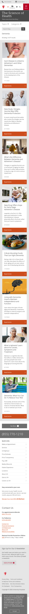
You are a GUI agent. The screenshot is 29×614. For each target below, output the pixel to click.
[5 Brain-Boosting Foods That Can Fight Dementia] (14, 242)
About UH (5, 530)
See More (13, 426)
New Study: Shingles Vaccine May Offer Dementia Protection (12, 111)
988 (3, 537)
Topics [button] (4, 24)
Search (23, 29)
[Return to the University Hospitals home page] (3, 7)
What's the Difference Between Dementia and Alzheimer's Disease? (13, 159)
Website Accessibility (8, 532)
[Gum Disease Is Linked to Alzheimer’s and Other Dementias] (14, 50)
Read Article (7, 86)
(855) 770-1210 (12, 434)
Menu (26, 8)
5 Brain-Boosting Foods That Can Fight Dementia (14, 254)
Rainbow (8, 7)
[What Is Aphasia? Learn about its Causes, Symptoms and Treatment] (14, 334)
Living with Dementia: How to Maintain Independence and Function (12, 300)
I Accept (14, 611)
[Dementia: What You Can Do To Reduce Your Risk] (14, 385)
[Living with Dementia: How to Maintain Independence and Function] (14, 286)
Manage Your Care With (13, 499)
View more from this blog (10, 19)
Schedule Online (21, 1)
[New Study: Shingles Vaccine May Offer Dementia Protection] (14, 98)
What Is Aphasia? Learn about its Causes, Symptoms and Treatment (13, 348)
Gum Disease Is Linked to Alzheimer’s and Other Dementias (14, 63)
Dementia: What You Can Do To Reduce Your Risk (14, 396)
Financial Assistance (8, 526)
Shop (17, 7)
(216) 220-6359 (6, 520)
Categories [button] (15, 24)
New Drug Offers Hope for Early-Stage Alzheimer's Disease (13, 207)
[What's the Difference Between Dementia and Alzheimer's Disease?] (14, 146)
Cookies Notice (10, 599)
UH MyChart (12, 7)
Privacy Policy (17, 597)
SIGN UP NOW (8, 563)
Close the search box (22, 7)
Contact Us (5, 524)
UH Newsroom (6, 528)
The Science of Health (13, 14)
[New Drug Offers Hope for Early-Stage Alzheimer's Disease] (14, 194)
